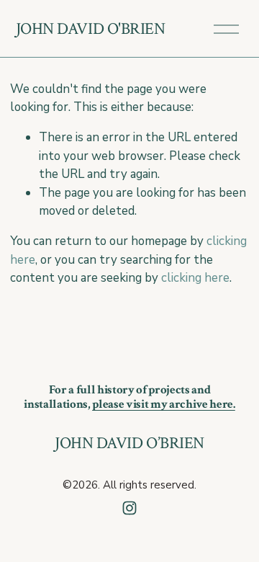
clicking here (195, 277)
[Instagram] (129, 508)
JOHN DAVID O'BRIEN (90, 29)
